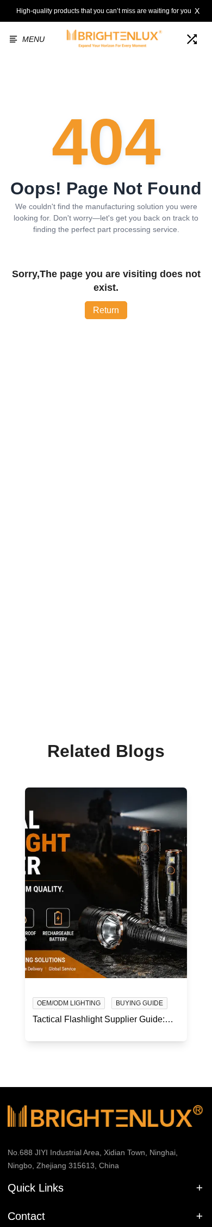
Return (106, 310)
